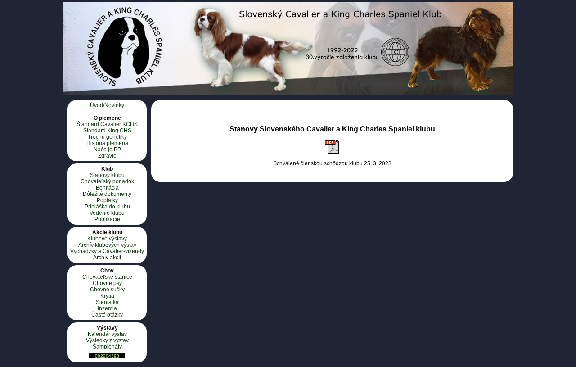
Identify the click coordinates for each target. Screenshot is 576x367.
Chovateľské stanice (107, 277)
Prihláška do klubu (107, 207)
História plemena (107, 143)
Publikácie (107, 219)
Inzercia (107, 308)
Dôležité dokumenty (107, 194)
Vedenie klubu (107, 213)
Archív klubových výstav (107, 245)
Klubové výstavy (107, 239)
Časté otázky (107, 315)
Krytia (107, 296)
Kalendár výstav (107, 334)
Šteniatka (107, 302)
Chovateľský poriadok (107, 181)
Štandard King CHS (107, 130)
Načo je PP (107, 149)
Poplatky (107, 200)
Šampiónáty (107, 347)
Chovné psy (107, 283)
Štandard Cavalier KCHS (107, 124)
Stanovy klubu (107, 175)
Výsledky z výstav (107, 340)
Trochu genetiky (107, 137)
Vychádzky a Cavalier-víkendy (107, 251)
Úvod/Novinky (107, 105)
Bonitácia (107, 188)
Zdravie (107, 156)
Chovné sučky (107, 289)
